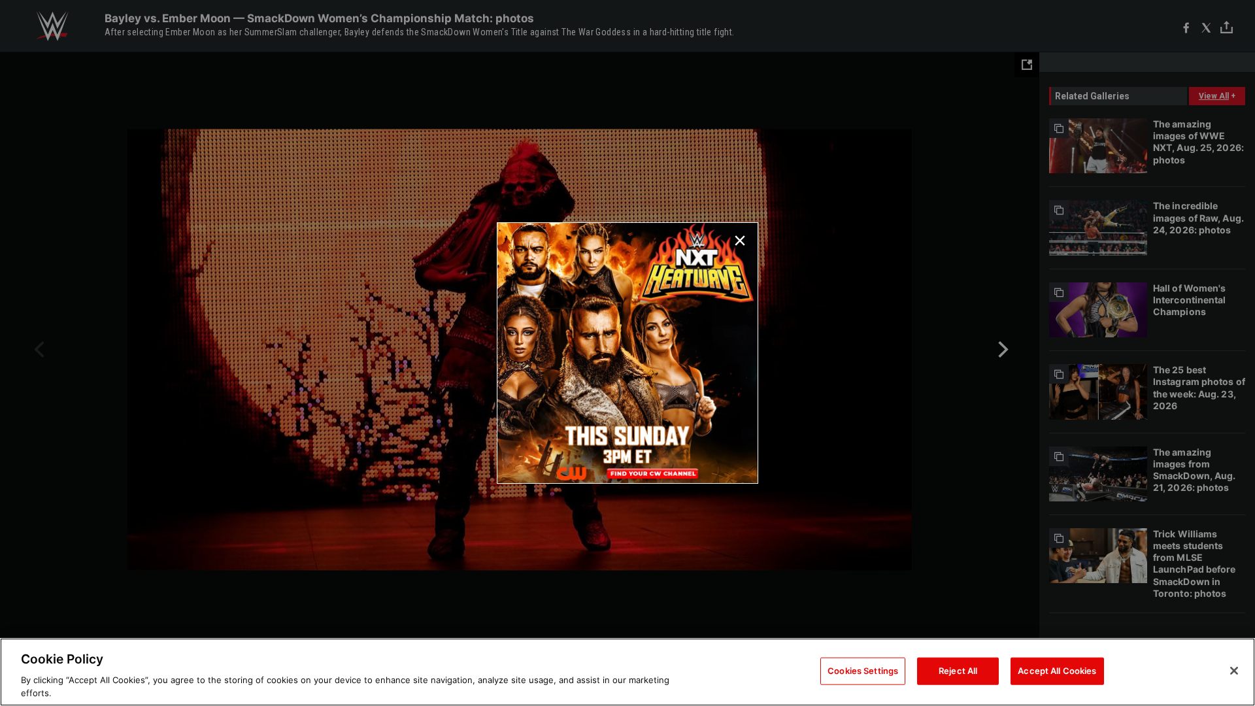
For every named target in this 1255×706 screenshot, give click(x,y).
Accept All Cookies (1057, 670)
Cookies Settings (863, 670)
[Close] (1234, 670)
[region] (627, 672)
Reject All (958, 670)
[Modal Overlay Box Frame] (627, 353)
